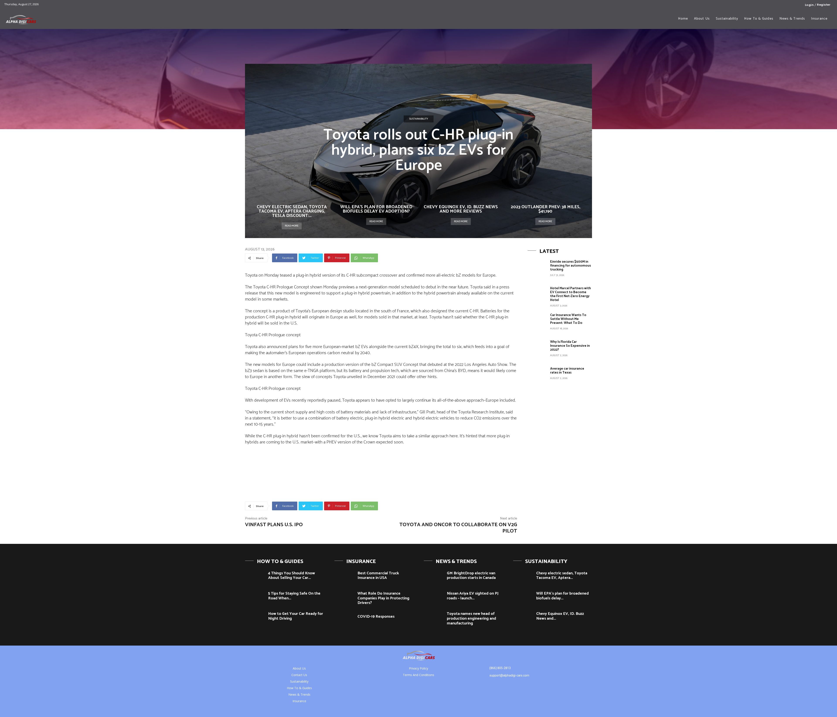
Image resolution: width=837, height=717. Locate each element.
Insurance (299, 701)
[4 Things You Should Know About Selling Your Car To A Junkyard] (255, 577)
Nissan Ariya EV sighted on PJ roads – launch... (472, 596)
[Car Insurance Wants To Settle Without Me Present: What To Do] (537, 322)
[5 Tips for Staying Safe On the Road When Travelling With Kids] (255, 597)
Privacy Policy (418, 668)
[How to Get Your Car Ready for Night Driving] (255, 617)
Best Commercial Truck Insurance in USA (378, 575)
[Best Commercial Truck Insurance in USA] (344, 577)
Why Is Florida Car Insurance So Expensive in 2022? (570, 345)
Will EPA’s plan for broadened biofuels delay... (562, 596)
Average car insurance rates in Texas (567, 370)
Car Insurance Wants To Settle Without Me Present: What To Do (568, 319)
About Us (299, 668)
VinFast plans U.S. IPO (274, 525)
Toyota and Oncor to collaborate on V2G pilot (458, 528)
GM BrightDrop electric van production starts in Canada (471, 575)
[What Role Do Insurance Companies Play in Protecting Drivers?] (344, 597)
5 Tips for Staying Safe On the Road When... (294, 596)
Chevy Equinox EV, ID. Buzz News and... (560, 616)
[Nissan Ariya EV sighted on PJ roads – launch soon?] (434, 597)
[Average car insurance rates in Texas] (537, 376)
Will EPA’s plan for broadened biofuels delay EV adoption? (376, 209)
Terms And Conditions (418, 675)
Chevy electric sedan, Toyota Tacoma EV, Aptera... (561, 575)
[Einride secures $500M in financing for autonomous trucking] (537, 269)
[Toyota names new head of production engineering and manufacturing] (434, 617)
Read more (291, 226)
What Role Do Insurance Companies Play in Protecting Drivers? (383, 598)
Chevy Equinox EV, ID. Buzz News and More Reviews (461, 209)
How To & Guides (299, 688)
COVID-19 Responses (376, 616)
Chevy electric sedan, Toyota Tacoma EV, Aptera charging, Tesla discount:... (292, 211)
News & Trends (299, 694)
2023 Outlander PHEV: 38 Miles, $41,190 (545, 209)
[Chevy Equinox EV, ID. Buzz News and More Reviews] (523, 617)
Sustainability (418, 119)
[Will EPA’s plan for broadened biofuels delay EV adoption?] (523, 597)
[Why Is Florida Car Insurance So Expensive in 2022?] (537, 349)
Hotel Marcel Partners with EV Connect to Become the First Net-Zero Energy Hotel (570, 294)
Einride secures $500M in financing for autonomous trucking (570, 265)
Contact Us (299, 675)
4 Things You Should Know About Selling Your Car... (291, 575)
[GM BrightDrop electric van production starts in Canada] (434, 577)
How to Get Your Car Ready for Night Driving (295, 616)
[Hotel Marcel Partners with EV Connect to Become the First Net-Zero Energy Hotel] (537, 296)
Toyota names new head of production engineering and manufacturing (471, 618)
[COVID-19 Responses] (344, 620)
